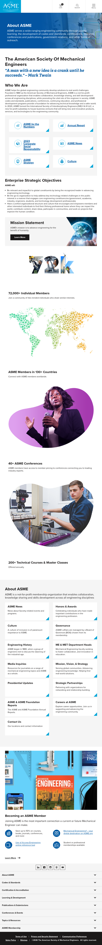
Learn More (19, 237)
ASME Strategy (29, 161)
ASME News (74, 143)
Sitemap (23, 940)
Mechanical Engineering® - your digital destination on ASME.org (78, 832)
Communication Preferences (74, 936)
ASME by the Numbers (31, 125)
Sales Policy (11, 940)
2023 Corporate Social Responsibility (32, 145)
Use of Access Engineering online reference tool (28, 843)
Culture (71, 161)
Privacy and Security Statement (44, 936)
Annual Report (76, 125)
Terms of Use (21, 936)
